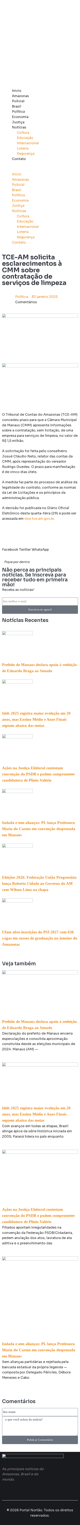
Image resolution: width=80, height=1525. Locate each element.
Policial (18, 101)
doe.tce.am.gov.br (39, 518)
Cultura (23, 132)
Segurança (25, 153)
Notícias (19, 127)
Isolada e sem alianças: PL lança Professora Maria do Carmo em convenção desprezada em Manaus (38, 828)
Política (18, 111)
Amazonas (20, 96)
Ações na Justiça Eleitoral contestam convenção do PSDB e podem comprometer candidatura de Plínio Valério (38, 774)
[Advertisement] (40, 44)
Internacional (28, 143)
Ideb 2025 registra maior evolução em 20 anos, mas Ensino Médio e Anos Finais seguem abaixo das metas (36, 719)
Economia (20, 117)
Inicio (16, 91)
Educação (25, 138)
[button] (40, 169)
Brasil (16, 106)
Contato (19, 159)
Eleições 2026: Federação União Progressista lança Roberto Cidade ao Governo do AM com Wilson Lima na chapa (39, 883)
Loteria (23, 148)
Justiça (18, 122)
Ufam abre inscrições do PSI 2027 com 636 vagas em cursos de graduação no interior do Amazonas (39, 938)
